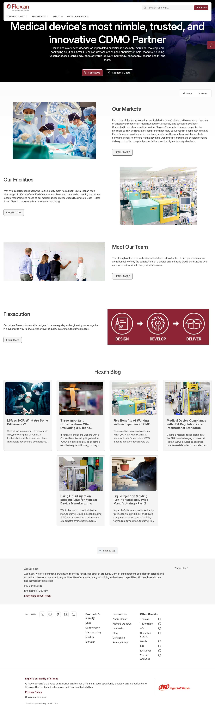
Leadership (118, 628)
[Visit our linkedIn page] (50, 614)
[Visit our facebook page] (58, 614)
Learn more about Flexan (37, 595)
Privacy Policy (120, 642)
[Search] (144, 7)
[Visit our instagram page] (66, 614)
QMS (88, 622)
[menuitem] (17, 16)
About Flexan (120, 619)
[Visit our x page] (42, 614)
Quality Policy (92, 627)
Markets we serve (122, 623)
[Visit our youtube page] (73, 614)
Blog (115, 633)
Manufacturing (93, 632)
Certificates (119, 637)
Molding (89, 637)
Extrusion (90, 641)
